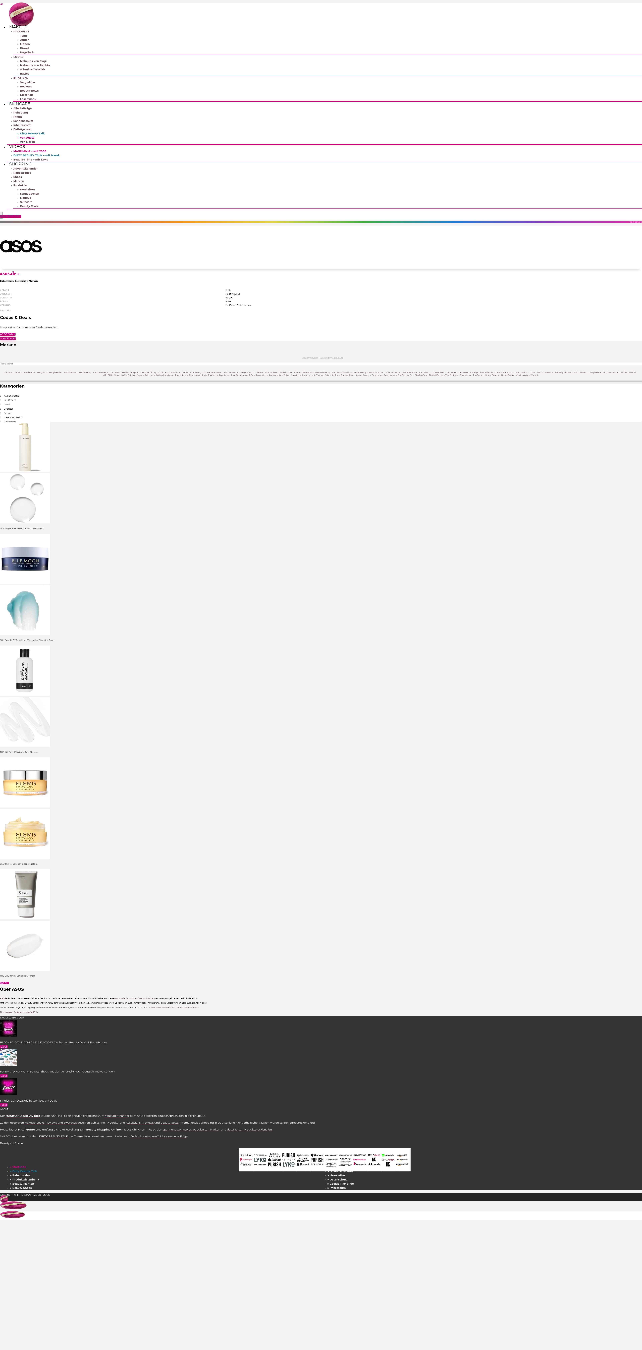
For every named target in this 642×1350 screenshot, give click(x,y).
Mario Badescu (581, 372)
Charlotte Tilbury (148, 372)
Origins (131, 375)
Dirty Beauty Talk (32, 133)
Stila (327, 375)
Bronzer (8, 409)
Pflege (17, 117)
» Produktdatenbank (24, 1179)
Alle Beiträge (22, 108)
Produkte (20, 185)
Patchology (180, 375)
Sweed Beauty (362, 375)
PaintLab (149, 375)
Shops (17, 177)
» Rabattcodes (20, 1175)
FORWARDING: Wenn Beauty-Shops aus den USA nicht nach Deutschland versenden (57, 1071)
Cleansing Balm (13, 417)
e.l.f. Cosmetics (231, 372)
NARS (624, 372)
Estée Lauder (286, 372)
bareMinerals (29, 372)
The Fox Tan (421, 375)
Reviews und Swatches (61, 1122)
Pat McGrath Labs (164, 375)
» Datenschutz (337, 1179)
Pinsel (24, 48)
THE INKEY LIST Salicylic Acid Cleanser (19, 752)
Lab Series (451, 372)
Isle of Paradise (409, 372)
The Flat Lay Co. (405, 375)
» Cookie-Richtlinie (340, 1183)
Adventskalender (25, 168)
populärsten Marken (206, 1129)
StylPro (335, 375)
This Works (465, 375)
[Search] (1, 218)
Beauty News (29, 90)
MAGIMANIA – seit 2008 (29, 151)
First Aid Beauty (322, 372)
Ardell (17, 372)
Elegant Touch (247, 372)
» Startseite (18, 1167)
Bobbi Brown (70, 372)
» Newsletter (336, 1175)
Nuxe (116, 375)
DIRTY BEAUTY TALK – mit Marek (36, 155)
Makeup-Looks (34, 1122)
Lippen (25, 44)
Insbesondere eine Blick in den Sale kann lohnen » (174, 1008)
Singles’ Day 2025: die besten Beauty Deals (28, 1100)
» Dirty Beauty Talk (23, 1171)
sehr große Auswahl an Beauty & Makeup (135, 998)
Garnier (335, 372)
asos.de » (10, 273)
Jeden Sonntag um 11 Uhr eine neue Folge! (159, 1136)
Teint (23, 35)
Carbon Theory (100, 372)
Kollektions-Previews (140, 1122)
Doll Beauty (195, 372)
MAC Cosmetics (545, 372)
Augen (24, 40)
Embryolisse (271, 372)
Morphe (607, 372)
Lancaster (463, 372)
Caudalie (114, 372)
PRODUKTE (21, 31)
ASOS (3, 998)
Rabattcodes (22, 173)
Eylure (297, 372)
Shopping (20, 164)
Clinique (162, 372)
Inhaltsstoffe (22, 125)
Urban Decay (507, 375)
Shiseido (295, 375)
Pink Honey (194, 375)
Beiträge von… (23, 129)
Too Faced (478, 375)
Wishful (534, 375)
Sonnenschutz (23, 121)
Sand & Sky (284, 375)
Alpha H (8, 372)
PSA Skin (212, 375)
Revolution (261, 375)
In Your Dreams (392, 372)
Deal (4, 1046)
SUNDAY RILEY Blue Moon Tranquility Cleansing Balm (27, 640)
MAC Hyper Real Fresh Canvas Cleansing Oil (22, 528)
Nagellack (27, 52)
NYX (123, 375)
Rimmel (272, 375)
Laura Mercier (486, 372)
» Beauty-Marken (22, 1183)
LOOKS (18, 57)
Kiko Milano (424, 372)
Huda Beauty (360, 372)
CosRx (185, 372)
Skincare (19, 104)
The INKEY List (436, 375)
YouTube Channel (117, 1116)
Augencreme (11, 396)
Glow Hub (346, 372)
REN (251, 375)
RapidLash (224, 375)
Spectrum (306, 375)
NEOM (632, 372)
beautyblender (55, 372)
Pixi (203, 375)
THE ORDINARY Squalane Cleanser (17, 976)
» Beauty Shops (21, 1188)
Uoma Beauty (492, 375)
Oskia (139, 375)
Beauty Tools (29, 206)
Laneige (474, 372)
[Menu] (1, 214)
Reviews (26, 86)
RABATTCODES (11, 216)
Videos (17, 147)
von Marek (27, 142)
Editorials (26, 95)
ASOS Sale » (8, 334)
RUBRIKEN (20, 78)
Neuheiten (27, 189)
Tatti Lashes (389, 375)
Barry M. (41, 372)
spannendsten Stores (177, 1129)
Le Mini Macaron (503, 372)
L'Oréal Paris (438, 372)
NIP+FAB (107, 375)
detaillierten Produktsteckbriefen (249, 1129)
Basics (24, 73)
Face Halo (307, 372)
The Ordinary (451, 375)
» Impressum (336, 1188)
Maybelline (595, 372)
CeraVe (124, 372)
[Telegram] (1, 4)
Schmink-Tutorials (33, 69)
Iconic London (376, 372)
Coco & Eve (174, 372)
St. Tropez (318, 375)
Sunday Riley (347, 375)
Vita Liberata (522, 375)
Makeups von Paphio (35, 65)
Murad (616, 372)
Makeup (18, 27)
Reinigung (20, 112)
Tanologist (377, 375)
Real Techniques (239, 375)
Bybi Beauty (85, 372)
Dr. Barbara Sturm (213, 372)
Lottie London (520, 372)
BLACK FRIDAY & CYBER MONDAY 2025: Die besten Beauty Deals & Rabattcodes (53, 1042)
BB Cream (10, 400)
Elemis (260, 372)
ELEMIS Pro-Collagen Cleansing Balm (19, 864)
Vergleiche (27, 82)
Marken (18, 181)
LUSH (532, 372)
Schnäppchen (29, 193)
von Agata (27, 137)
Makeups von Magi (33, 61)
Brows (7, 413)
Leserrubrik (28, 99)
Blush (7, 404)
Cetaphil (134, 372)
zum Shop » (8, 338)
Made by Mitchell (563, 372)
